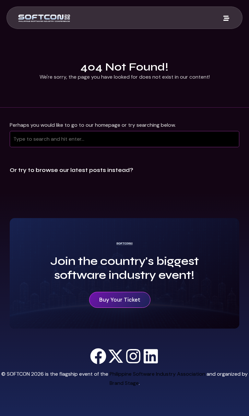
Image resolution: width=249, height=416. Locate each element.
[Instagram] (133, 356)
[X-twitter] (116, 356)
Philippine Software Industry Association (157, 373)
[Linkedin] (151, 356)
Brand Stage (124, 383)
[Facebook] (98, 356)
